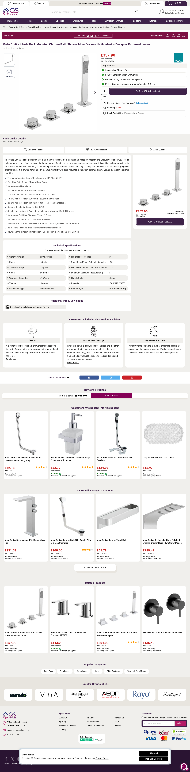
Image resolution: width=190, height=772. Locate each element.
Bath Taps (48, 671)
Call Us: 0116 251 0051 (175, 10)
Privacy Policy (93, 722)
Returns (118, 726)
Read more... (12, 359)
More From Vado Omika (95, 567)
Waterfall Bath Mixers (136, 671)
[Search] (137, 12)
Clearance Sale (18, 3)
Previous (51, 3)
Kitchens (153, 21)
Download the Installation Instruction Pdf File (29, 307)
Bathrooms (12, 21)
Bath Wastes (82, 671)
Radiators (136, 21)
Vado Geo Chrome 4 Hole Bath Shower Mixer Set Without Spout (117, 634)
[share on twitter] (110, 378)
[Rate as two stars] (77, 396)
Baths (97, 671)
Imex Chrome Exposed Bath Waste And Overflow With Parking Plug (23, 459)
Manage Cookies (153, 759)
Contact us (119, 718)
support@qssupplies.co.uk (18, 730)
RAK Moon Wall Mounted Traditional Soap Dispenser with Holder (70, 459)
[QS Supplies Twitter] (12, 759)
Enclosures (78, 21)
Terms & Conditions (95, 726)
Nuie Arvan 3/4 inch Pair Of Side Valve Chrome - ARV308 (68, 634)
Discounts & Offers (67, 726)
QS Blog (62, 722)
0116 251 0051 (13, 735)
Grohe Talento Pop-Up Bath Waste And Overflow (114, 459)
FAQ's (117, 722)
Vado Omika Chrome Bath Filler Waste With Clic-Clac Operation (71, 541)
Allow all (154, 753)
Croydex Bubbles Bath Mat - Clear (158, 457)
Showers (60, 21)
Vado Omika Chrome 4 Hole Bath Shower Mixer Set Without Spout (24, 634)
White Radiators (113, 671)
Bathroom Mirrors (174, 21)
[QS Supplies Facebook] (6, 759)
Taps (94, 21)
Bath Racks (65, 671)
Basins (44, 21)
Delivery (90, 718)
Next (138, 3)
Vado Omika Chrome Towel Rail (111, 540)
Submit (180, 723)
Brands (41, 3)
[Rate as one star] (76, 396)
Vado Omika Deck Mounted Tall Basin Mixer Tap (25, 541)
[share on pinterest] (132, 378)
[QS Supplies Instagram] (18, 759)
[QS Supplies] (10, 11)
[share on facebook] (89, 378)
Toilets (29, 21)
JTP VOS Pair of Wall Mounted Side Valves (162, 632)
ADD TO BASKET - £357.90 (148, 91)
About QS (63, 718)
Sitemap (62, 729)
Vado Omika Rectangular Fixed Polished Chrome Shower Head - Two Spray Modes (162, 541)
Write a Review (111, 395)
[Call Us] (161, 11)
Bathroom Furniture (114, 21)
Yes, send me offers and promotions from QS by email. (165, 717)
